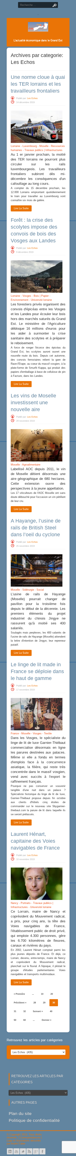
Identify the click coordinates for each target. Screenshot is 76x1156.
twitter (23, 1151)
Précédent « (20, 1002)
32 (24, 1011)
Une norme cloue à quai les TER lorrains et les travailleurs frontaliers (38, 84)
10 (42, 994)
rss (29, 1151)
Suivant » (38, 1011)
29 (44, 1002)
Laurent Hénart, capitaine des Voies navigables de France (35, 841)
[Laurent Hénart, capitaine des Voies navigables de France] (36, 899)
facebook (42, 1151)
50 (15, 1020)
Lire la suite (21, 208)
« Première (19, 994)
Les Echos (32, 98)
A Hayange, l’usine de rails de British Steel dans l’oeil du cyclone (36, 527)
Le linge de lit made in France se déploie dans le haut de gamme (37, 671)
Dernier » (46, 1020)
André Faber (18, 1143)
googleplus (36, 1151)
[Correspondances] (38, 28)
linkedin (10, 1151)
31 (15, 1011)
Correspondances (30, 1137)
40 (51, 1011)
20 (51, 994)
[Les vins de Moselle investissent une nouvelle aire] (36, 460)
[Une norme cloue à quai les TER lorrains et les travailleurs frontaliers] (36, 142)
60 (24, 1020)
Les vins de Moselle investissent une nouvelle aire (33, 402)
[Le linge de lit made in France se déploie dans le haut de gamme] (36, 729)
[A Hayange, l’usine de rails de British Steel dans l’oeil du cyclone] (36, 585)
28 (34, 1002)
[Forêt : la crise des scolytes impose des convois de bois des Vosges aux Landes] (36, 291)
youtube (16, 1151)
